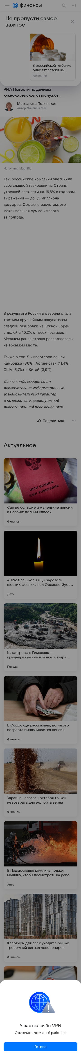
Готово (40, 1047)
